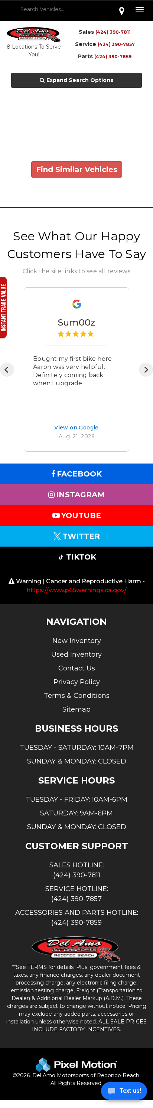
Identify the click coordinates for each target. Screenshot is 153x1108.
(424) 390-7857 (116, 44)
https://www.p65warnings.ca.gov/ (77, 590)
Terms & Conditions (77, 696)
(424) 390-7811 (113, 32)
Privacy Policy (76, 682)
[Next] (146, 370)
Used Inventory (76, 654)
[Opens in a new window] (122, 10)
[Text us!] (124, 1093)
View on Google (76, 428)
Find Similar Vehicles (76, 169)
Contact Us (76, 668)
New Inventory (76, 641)
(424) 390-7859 (112, 56)
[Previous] (7, 370)
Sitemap (76, 709)
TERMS (37, 967)
